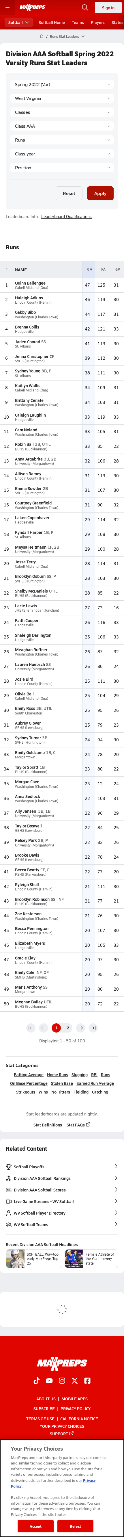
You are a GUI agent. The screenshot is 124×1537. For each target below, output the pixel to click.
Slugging (80, 1074)
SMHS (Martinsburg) (31, 977)
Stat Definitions (47, 1124)
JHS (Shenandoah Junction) (37, 610)
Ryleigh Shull (27, 884)
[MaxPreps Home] (33, 7)
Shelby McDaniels (31, 591)
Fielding (81, 1091)
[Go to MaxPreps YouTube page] (49, 1381)
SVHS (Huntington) (30, 361)
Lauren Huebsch (30, 664)
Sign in (108, 7)
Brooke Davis (27, 855)
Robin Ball (24, 444)
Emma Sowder (28, 488)
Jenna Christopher (31, 356)
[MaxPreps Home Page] (42, 36)
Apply (100, 193)
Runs (105, 1074)
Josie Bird (24, 679)
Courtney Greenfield (33, 503)
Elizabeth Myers (30, 943)
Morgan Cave (27, 781)
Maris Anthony (28, 987)
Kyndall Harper (28, 532)
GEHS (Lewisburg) (29, 727)
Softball (15, 22)
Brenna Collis (27, 327)
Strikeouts (25, 1091)
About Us (46, 1399)
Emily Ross (25, 708)
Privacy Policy (76, 1408)
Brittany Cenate (29, 400)
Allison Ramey (28, 473)
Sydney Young (27, 371)
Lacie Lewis (26, 605)
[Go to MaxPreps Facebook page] (87, 1381)
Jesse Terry (25, 562)
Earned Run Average (95, 1083)
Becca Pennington (31, 928)
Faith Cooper (26, 620)
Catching (100, 1091)
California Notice (79, 1418)
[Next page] (80, 1028)
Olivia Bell (24, 694)
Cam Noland (26, 429)
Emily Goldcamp (30, 752)
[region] (62, 1488)
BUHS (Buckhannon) (31, 449)
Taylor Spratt (26, 767)
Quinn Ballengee (30, 283)
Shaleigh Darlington (33, 635)
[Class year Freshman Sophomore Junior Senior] (62, 153)
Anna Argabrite (29, 459)
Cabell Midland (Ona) (31, 287)
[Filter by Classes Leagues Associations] (62, 112)
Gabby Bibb (25, 312)
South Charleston (28, 713)
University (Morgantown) (34, 463)
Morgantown (25, 757)
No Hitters (60, 1091)
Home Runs (57, 1074)
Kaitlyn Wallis (27, 385)
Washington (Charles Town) (36, 317)
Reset (69, 193)
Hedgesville (24, 331)
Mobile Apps (74, 1399)
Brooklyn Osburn (30, 576)
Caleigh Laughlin (30, 415)
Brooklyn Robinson (32, 899)
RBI (94, 1074)
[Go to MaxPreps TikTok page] (36, 1381)
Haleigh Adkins (29, 297)
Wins (43, 1091)
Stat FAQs (76, 1124)
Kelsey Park (26, 840)
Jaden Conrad (27, 341)
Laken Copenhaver (32, 517)
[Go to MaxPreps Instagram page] (62, 1381)
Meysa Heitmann (30, 547)
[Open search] (85, 7)
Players (98, 22)
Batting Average (29, 1074)
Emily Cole (24, 972)
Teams (78, 22)
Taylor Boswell (28, 826)
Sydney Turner (28, 737)
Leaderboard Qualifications (66, 216)
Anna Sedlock (27, 796)
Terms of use (40, 1418)
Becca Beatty (27, 870)
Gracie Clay (25, 958)
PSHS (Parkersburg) (30, 874)
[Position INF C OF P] (62, 167)
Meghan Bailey (29, 1002)
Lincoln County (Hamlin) (33, 302)
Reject (75, 1526)
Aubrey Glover (28, 723)
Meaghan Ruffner (31, 649)
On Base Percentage (29, 1083)
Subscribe (44, 1408)
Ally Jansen (26, 811)
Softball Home (52, 22)
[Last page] (93, 1028)
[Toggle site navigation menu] (7, 7)
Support (59, 1433)
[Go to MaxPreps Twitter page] (74, 1381)
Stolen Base (62, 1083)
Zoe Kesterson (28, 913)
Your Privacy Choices (62, 1426)
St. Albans (23, 346)
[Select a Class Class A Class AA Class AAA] (62, 126)
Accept (36, 1526)
